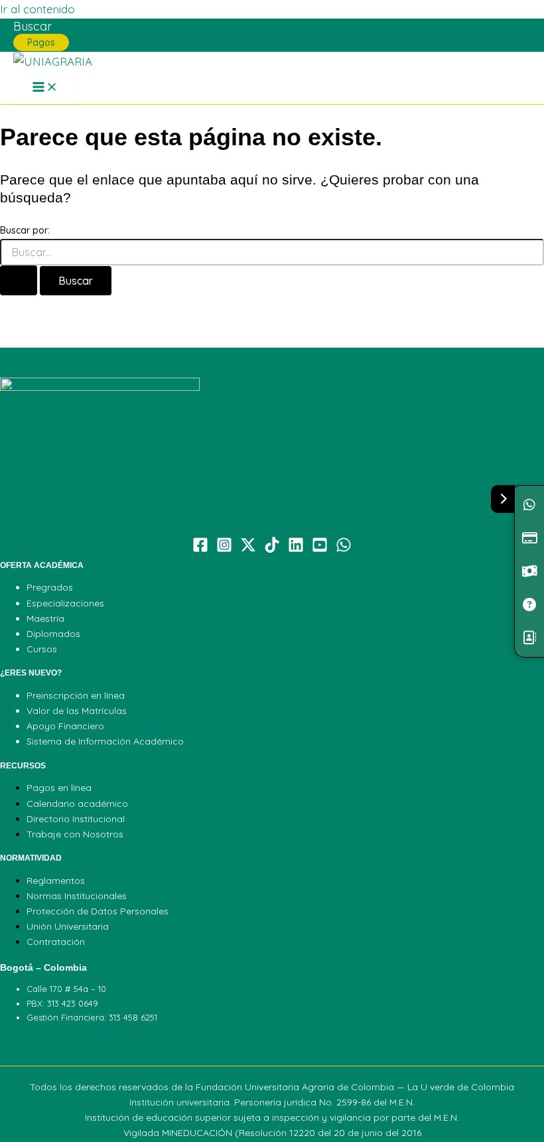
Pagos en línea (59, 788)
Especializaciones (65, 603)
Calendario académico (77, 804)
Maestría (45, 618)
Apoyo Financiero (65, 726)
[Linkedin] (296, 548)
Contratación (56, 942)
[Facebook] (200, 548)
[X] (248, 548)
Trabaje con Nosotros (75, 834)
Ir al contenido (37, 9)
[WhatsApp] (344, 548)
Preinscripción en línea (76, 695)
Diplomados (53, 634)
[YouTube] (320, 548)
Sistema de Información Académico (105, 741)
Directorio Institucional (76, 819)
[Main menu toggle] (45, 87)
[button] (32, 26)
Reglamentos (56, 881)
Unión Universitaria (68, 926)
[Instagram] (224, 548)
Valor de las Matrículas (77, 711)
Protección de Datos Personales (98, 911)
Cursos (42, 649)
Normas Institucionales (77, 896)
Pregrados (50, 587)
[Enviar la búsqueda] (18, 280)
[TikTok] (272, 548)
